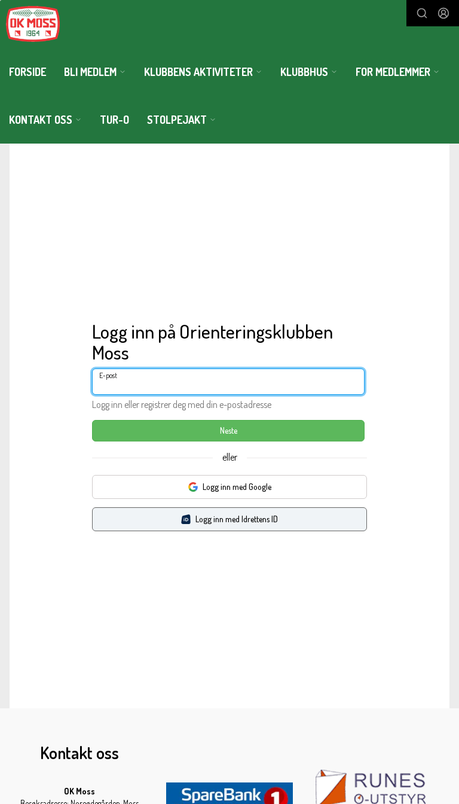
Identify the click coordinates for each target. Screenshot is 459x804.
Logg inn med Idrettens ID (236, 519)
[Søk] (422, 13)
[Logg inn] (443, 13)
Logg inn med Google (237, 487)
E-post (108, 375)
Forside (27, 71)
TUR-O (114, 119)
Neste (228, 430)
